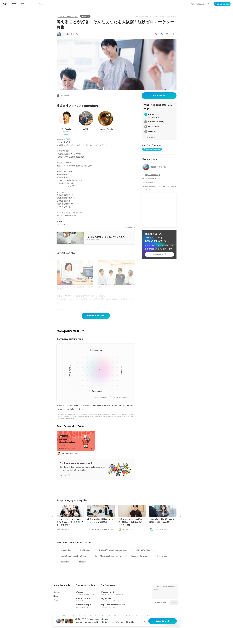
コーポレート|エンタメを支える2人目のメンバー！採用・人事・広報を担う (70, 522)
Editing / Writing (143, 550)
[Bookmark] (173, 34)
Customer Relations (139, 556)
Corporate (162, 556)
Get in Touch (160, 602)
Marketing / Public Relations (73, 556)
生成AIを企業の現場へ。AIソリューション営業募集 (100, 520)
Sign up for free (222, 4)
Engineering (66, 550)
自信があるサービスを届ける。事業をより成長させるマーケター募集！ (131, 522)
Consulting (65, 562)
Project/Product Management (113, 550)
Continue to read (95, 315)
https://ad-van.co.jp (152, 175)
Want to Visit (159, 95)
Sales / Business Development (108, 556)
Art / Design (85, 550)
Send (174, 602)
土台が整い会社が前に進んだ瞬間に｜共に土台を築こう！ (162, 520)
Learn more (150, 137)
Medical (82, 562)
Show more (130, 227)
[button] (61, 585)
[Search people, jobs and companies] (207, 3)
